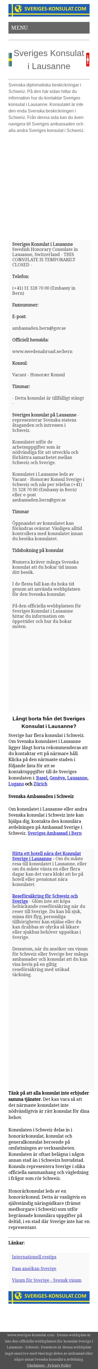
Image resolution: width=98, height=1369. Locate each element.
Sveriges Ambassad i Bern (55, 833)
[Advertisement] (49, 184)
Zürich (40, 784)
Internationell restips (34, 1257)
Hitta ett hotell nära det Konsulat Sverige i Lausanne (46, 856)
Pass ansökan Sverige (34, 1268)
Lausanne (77, 778)
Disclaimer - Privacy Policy (49, 1365)
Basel (41, 778)
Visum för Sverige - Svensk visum (46, 1280)
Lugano (16, 784)
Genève (57, 778)
